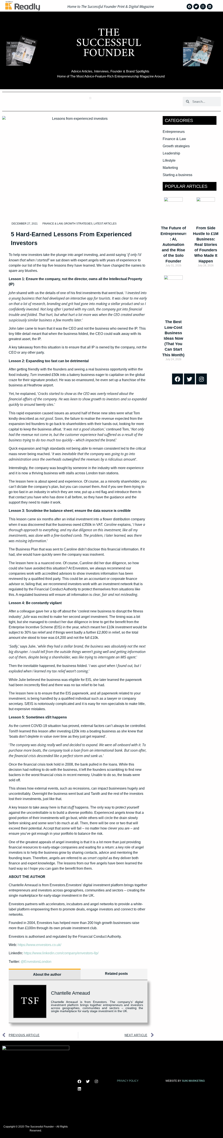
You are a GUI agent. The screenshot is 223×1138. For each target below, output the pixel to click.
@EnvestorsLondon (36, 961)
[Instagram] (203, 6)
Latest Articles (105, 223)
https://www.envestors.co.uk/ (39, 945)
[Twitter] (196, 6)
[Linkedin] (210, 6)
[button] (90, 98)
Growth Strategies (78, 223)
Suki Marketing (193, 1080)
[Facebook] (189, 6)
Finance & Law (52, 223)
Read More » (173, 272)
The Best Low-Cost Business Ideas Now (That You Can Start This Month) (173, 338)
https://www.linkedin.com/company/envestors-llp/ (61, 953)
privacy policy (128, 1080)
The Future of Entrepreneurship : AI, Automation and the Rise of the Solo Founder (176, 244)
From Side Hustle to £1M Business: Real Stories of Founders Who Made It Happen (205, 244)
